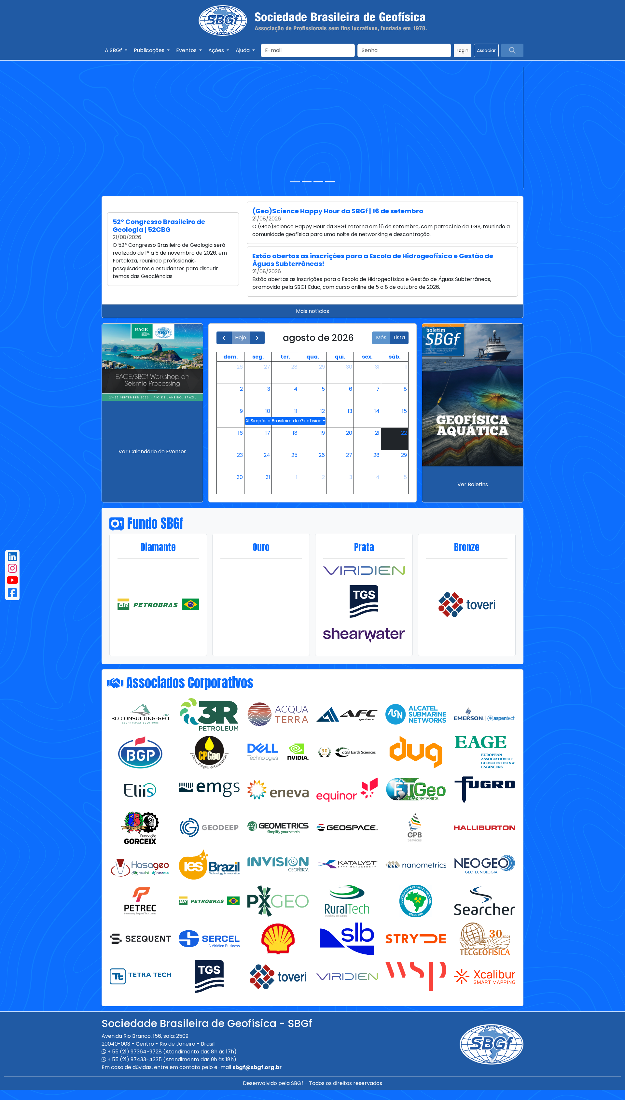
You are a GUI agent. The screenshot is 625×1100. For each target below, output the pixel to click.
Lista (399, 337)
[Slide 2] (307, 182)
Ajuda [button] (243, 50)
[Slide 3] (318, 182)
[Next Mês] (257, 337)
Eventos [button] (187, 50)
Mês (381, 337)
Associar (486, 50)
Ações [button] (216, 50)
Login (462, 50)
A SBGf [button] (114, 50)
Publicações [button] (150, 50)
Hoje (240, 337)
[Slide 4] (330, 182)
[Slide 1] (295, 182)
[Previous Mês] (224, 337)
